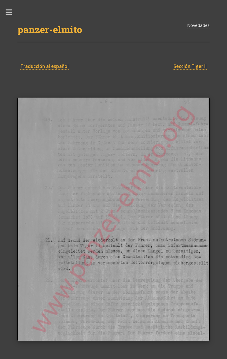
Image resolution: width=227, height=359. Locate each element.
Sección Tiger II (190, 66)
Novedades (198, 25)
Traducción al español (44, 66)
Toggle (11, 12)
